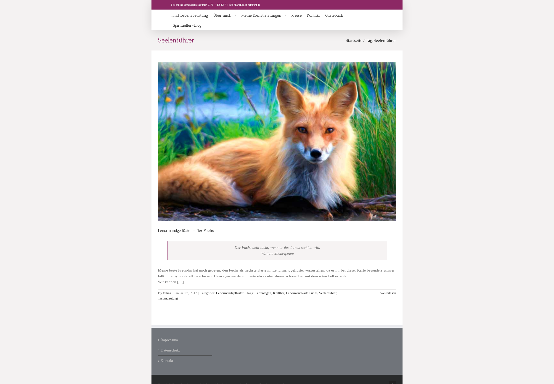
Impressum (169, 340)
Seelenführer (327, 293)
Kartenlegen (262, 293)
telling (167, 293)
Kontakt (167, 360)
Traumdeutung (168, 298)
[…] (180, 282)
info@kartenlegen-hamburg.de (244, 4)
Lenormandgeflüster (229, 293)
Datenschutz (170, 350)
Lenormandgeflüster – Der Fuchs (186, 230)
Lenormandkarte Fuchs (301, 293)
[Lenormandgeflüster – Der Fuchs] (277, 141)
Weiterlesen (388, 293)
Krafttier (278, 293)
